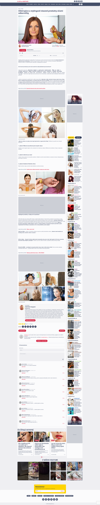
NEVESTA (76, 185)
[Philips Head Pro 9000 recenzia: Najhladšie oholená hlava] (74, 466)
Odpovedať (23, 366)
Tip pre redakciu (69, 495)
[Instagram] (78, 1)
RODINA (76, 232)
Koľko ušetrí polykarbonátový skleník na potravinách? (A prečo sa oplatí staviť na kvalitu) (77, 314)
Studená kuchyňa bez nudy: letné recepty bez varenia (78, 391)
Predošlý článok (22, 330)
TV (73, 4)
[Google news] (54, 499)
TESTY (49, 4)
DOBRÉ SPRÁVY (77, 280)
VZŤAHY (39, 4)
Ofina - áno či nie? (30, 229)
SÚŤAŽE (71, 4)
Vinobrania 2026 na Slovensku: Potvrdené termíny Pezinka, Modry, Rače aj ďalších (77, 142)
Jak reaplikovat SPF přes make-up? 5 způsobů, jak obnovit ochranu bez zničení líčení (77, 254)
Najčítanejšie (71, 137)
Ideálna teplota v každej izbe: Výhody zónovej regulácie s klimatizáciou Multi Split (77, 374)
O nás (28, 495)
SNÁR (57, 4)
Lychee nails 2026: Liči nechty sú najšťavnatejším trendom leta (78, 171)
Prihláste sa (26, 334)
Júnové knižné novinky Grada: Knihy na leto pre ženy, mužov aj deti (77, 411)
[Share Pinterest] (30, 327)
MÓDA (59, 4)
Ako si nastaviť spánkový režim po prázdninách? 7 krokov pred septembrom (77, 235)
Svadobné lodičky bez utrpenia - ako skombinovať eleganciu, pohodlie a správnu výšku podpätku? (78, 189)
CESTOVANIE (63, 4)
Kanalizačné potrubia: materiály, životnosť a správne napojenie (76, 365)
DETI (75, 301)
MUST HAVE (76, 194)
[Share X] (28, 327)
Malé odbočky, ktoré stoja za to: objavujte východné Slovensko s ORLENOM (77, 285)
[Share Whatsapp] (25, 327)
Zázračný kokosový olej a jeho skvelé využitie (36, 88)
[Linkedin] (81, 1)
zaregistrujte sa (44, 337)
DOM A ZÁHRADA (77, 310)
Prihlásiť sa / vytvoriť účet (41, 340)
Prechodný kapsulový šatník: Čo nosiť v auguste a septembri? (78, 157)
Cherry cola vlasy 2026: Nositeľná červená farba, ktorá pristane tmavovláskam (77, 178)
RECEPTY (42, 4)
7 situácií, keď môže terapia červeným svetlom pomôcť (77, 208)
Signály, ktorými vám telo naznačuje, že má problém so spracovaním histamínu (77, 217)
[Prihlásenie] (79, 4)
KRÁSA (27, 4)
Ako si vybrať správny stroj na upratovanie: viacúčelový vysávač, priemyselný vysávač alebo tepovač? (77, 335)
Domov (19, 8)
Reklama (40, 495)
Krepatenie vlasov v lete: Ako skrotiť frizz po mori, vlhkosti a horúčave (78, 164)
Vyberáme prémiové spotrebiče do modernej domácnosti (77, 383)
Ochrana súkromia (59, 495)
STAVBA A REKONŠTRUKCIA (77, 343)
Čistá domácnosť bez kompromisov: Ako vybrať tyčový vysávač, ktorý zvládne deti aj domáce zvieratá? (78, 403)
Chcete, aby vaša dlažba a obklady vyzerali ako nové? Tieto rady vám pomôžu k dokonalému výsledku (77, 325)
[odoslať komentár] (62, 359)
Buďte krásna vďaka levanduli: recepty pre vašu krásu (38, 169)
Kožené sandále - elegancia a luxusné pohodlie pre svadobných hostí (77, 198)
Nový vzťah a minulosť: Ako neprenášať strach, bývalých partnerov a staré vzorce (77, 227)
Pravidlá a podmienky (48, 495)
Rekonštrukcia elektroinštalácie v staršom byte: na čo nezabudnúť (77, 347)
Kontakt (34, 495)
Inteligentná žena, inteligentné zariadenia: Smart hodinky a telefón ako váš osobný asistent (78, 273)
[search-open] (81, 4)
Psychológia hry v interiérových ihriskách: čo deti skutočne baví (77, 305)
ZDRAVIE (46, 4)
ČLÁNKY (76, 261)
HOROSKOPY (53, 4)
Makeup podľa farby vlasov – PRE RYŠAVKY (35, 252)
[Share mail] (35, 327)
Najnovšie (78, 137)
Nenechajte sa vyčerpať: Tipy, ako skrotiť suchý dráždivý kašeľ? (77, 264)
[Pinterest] (80, 1)
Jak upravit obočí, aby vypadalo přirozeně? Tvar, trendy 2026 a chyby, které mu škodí (77, 246)
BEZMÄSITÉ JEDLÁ (77, 388)
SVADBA (67, 4)
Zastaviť (21, 55)
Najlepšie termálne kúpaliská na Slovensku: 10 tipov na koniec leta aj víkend (77, 150)
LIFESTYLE (35, 4)
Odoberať (62, 491)
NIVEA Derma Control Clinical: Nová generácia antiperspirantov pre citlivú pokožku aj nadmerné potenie (77, 294)
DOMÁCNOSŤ (77, 320)
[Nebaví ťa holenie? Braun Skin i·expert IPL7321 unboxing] (58, 476)
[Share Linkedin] (33, 327)
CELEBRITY (31, 4)
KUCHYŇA (76, 380)
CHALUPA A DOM (77, 361)
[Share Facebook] (23, 327)
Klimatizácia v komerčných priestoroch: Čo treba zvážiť (77, 355)
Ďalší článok (62, 330)
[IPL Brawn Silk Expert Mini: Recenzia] (74, 476)
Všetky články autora (30, 320)
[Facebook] (74, 1)
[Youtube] (76, 1)
